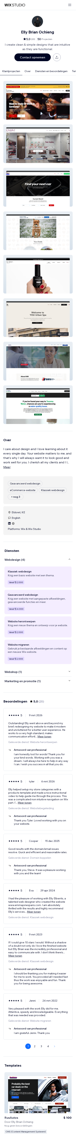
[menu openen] (70, 5)
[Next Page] (54, 1046)
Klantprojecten (11, 71)
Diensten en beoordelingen (51, 71)
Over (28, 71)
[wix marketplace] (14, 5)
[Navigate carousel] (12, 1092)
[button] (38, 100)
